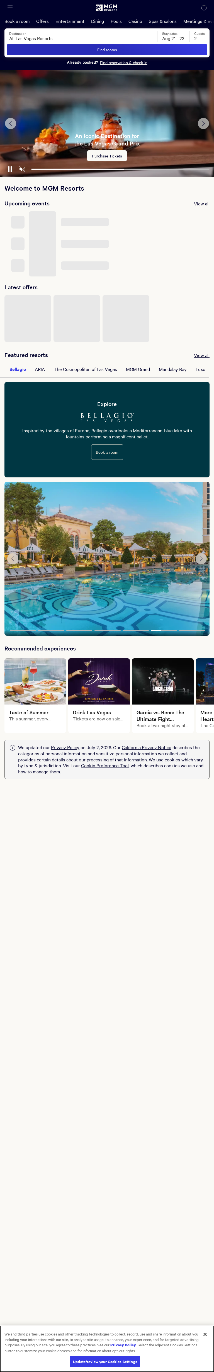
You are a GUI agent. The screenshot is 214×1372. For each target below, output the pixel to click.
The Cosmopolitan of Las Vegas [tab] (85, 369)
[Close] (205, 1334)
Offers (42, 21)
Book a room (17, 21)
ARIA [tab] (40, 369)
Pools (116, 21)
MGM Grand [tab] (138, 369)
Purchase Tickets (107, 156)
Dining (97, 21)
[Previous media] (12, 558)
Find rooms (107, 49)
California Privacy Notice (146, 747)
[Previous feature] (10, 123)
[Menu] (10, 7)
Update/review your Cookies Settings (105, 1361)
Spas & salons (163, 21)
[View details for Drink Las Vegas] (99, 681)
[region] (107, 1348)
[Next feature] (203, 123)
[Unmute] (22, 169)
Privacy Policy (65, 747)
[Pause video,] (10, 169)
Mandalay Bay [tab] (173, 369)
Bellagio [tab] (17, 369)
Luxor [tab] (201, 369)
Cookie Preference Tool (105, 765)
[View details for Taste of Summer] (35, 681)
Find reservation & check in (123, 62)
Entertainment (69, 21)
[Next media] (201, 558)
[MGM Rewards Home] (107, 7)
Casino (135, 21)
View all (202, 203)
